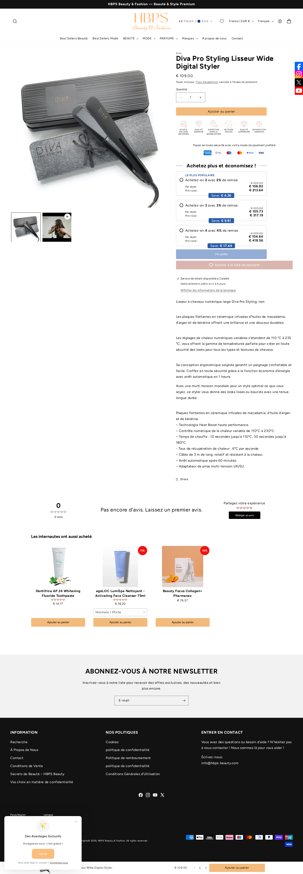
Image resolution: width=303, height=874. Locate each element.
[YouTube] (299, 91)
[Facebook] (299, 66)
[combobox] (120, 612)
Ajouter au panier (58, 622)
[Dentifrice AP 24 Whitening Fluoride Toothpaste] (58, 566)
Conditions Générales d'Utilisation (133, 774)
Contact (16, 758)
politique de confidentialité (127, 750)
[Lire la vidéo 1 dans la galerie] (57, 227)
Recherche (18, 742)
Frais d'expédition (207, 82)
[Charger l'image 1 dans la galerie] (25, 227)
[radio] (221, 185)
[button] (14, 21)
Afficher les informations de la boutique (208, 290)
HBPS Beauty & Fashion (111, 840)
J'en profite (221, 254)
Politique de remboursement (128, 758)
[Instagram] (299, 74)
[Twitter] (299, 82)
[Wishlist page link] (222, 21)
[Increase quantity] (205, 868)
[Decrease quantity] (194, 868)
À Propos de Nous (24, 750)
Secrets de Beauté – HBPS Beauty (37, 774)
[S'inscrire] (183, 700)
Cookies (112, 742)
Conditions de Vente (26, 766)
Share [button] (184, 479)
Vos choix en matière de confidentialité (41, 782)
